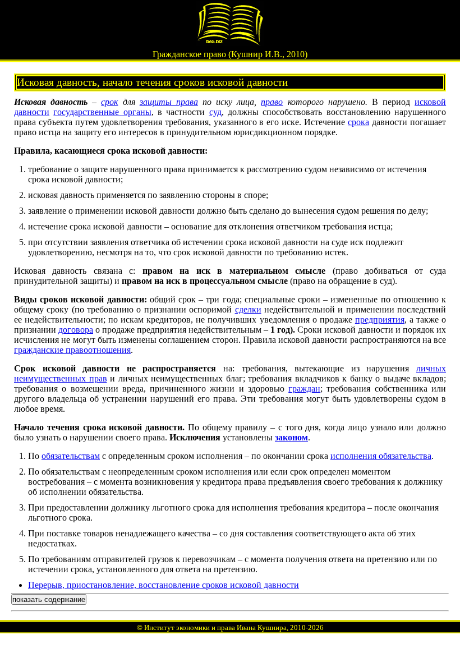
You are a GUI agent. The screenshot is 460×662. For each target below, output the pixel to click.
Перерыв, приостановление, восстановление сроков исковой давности (163, 585)
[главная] (230, 43)
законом (291, 437)
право (272, 102)
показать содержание (48, 599)
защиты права (169, 102)
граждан (304, 388)
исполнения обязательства (380, 456)
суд (215, 112)
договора (75, 329)
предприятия (379, 319)
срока (358, 122)
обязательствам (71, 456)
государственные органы (102, 112)
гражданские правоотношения (72, 350)
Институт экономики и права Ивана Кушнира (215, 627)
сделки (248, 309)
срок (109, 102)
